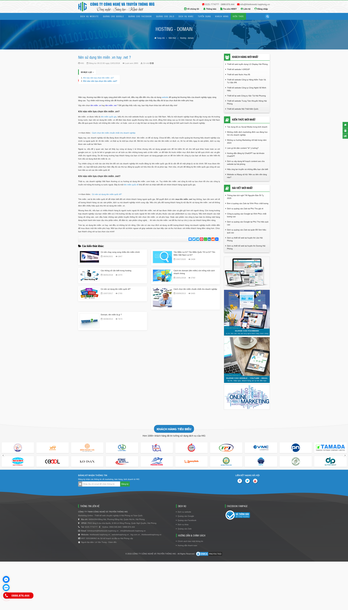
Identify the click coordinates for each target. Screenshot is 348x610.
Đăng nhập (262, 9)
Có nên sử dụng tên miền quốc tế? (107, 194)
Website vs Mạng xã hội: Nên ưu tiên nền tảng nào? (247, 175)
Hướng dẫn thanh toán (187, 545)
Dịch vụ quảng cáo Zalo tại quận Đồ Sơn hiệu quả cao (246, 231)
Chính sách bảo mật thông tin (190, 541)
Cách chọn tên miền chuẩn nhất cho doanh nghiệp (113, 133)
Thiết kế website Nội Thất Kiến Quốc (242, 109)
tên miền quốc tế (131, 185)
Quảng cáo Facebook (187, 520)
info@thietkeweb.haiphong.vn (255, 4)
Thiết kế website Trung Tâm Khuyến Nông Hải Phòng (247, 102)
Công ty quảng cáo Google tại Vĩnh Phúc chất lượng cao (246, 215)
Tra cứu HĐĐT (230, 9)
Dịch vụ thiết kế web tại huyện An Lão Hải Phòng (245, 239)
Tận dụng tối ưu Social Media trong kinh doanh (247, 127)
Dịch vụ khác (183, 524)
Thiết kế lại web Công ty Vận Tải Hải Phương (246, 96)
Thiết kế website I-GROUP (238, 69)
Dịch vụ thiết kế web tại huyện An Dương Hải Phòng (246, 247)
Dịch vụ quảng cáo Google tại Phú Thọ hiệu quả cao (247, 223)
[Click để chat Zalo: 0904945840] (6, 587)
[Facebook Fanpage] (239, 481)
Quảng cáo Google (186, 516)
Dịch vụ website (184, 512)
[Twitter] (247, 481)
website (165, 97)
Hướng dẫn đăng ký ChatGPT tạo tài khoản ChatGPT (245, 154)
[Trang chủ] (345, 124)
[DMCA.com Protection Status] (209, 554)
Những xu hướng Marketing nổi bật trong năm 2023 (247, 141)
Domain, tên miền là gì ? (111, 314)
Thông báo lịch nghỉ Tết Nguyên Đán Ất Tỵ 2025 (245, 196)
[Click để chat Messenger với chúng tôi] (6, 579)
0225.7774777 (212, 4)
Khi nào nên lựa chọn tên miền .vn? (98, 78)
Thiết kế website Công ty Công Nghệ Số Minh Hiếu (246, 89)
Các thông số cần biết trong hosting (116, 270)
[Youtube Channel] (255, 481)
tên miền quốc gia (109, 117)
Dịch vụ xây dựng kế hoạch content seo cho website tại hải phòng (246, 162)
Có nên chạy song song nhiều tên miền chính (120, 252)
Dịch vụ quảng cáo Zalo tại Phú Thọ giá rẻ (245, 208)
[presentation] (3, 455)
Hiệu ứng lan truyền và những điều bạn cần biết (247, 169)
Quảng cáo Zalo (185, 529)
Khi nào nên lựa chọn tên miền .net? (100, 81)
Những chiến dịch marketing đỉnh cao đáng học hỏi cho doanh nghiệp (247, 133)
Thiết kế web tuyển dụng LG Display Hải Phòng (247, 64)
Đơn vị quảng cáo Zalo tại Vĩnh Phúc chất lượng (247, 203)
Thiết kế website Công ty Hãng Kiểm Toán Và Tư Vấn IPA (246, 81)
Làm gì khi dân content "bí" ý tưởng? (243, 148)
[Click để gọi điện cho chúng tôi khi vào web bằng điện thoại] (6, 595)
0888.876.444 (227, 4)
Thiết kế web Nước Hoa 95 (238, 74)
